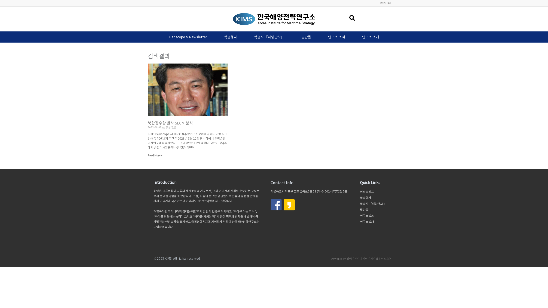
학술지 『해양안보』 (269, 37)
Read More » (155, 155)
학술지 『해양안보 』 (373, 204)
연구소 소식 (336, 37)
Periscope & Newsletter (188, 37)
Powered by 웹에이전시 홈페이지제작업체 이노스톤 (361, 258)
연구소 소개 (370, 37)
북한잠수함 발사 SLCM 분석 (170, 123)
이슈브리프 (367, 192)
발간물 (306, 37)
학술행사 (230, 37)
